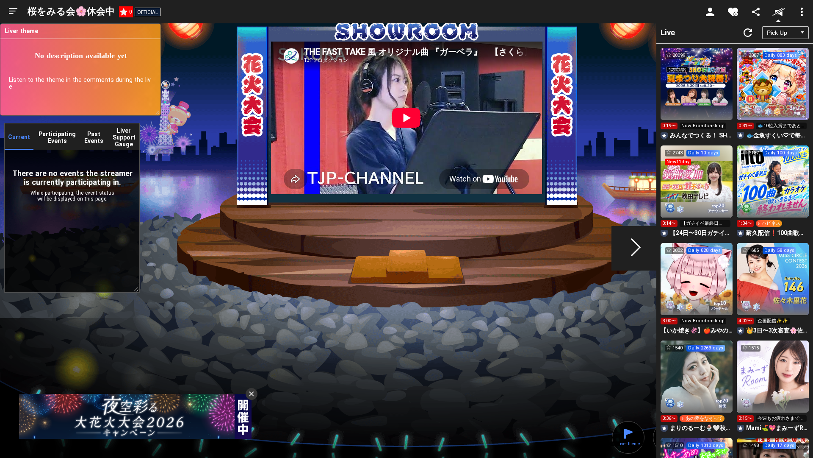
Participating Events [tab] (57, 137)
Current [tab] (19, 137)
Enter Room (697, 92)
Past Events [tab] (93, 137)
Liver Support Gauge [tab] (124, 137)
